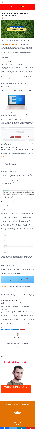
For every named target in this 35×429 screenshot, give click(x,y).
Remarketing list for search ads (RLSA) (12, 44)
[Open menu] (33, 2)
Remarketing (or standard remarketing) (8, 63)
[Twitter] (10, 329)
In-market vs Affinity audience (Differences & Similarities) (26, 354)
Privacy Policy (9, 419)
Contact (22, 6)
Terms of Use (3, 419)
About (9, 404)
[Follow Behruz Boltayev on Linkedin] (18, 347)
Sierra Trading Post (4, 286)
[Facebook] (4, 329)
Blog (6, 404)
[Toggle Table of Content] (11, 57)
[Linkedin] (16, 329)
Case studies (18, 404)
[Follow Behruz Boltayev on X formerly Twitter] (16, 347)
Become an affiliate (25, 404)
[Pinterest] (22, 329)
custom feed (19, 258)
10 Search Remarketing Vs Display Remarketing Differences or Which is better (7, 354)
